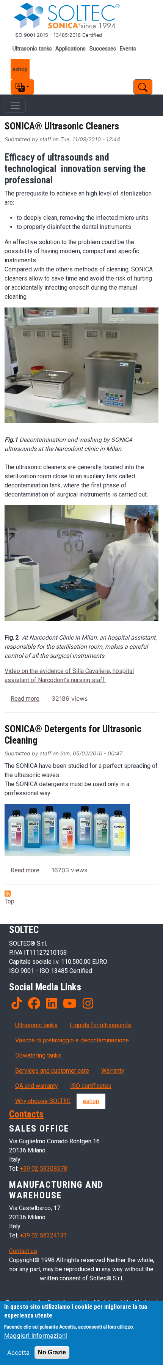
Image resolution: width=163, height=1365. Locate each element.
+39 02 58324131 (43, 1235)
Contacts (26, 1114)
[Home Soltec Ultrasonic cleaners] (81, 16)
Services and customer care (52, 1070)
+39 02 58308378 (43, 1168)
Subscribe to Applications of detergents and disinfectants (8, 894)
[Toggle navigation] (15, 105)
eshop (20, 69)
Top (9, 901)
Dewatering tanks (38, 1055)
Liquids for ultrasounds (100, 1025)
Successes (102, 49)
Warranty (112, 1070)
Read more (25, 698)
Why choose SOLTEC (43, 1101)
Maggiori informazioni (35, 1335)
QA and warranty (36, 1085)
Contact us (23, 1251)
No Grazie (52, 1352)
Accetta (18, 1352)
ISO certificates (90, 1085)
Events (128, 49)
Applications (70, 49)
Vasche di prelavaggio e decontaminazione (72, 1040)
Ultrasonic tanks (32, 49)
